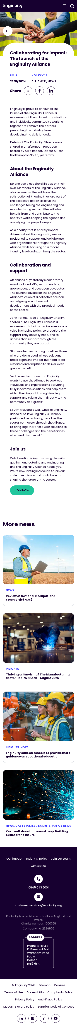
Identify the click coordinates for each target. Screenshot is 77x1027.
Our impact (14, 858)
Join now (22, 490)
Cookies (59, 985)
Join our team (61, 858)
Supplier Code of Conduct (56, 1006)
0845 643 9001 (38, 887)
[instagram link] (32, 1018)
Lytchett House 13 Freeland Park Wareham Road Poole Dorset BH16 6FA (38, 955)
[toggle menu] (65, 6)
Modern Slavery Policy (18, 1006)
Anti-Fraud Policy (50, 999)
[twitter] (28, 90)
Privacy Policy (24, 999)
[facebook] (39, 90)
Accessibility (35, 992)
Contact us (38, 866)
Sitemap (44, 985)
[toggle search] (72, 6)
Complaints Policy (60, 992)
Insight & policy (36, 858)
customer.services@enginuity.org (38, 905)
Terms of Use (13, 992)
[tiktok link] (44, 1018)
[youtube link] (55, 1018)
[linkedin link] (21, 1018)
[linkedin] (51, 90)
